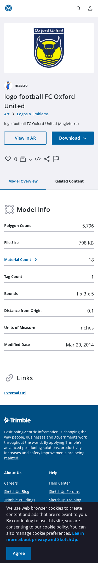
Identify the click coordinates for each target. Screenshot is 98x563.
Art (7, 113)
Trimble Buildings (19, 499)
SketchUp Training (65, 499)
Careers (11, 483)
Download (70, 138)
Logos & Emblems (33, 113)
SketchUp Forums (64, 491)
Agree (19, 553)
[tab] (23, 181)
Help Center (59, 483)
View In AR (25, 138)
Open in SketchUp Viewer (49, 48)
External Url (15, 392)
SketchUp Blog (16, 491)
